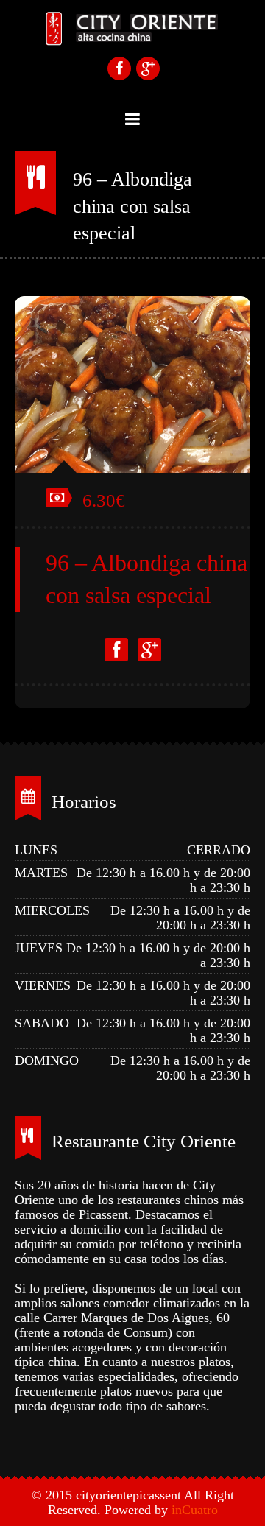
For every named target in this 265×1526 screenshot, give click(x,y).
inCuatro (195, 1509)
